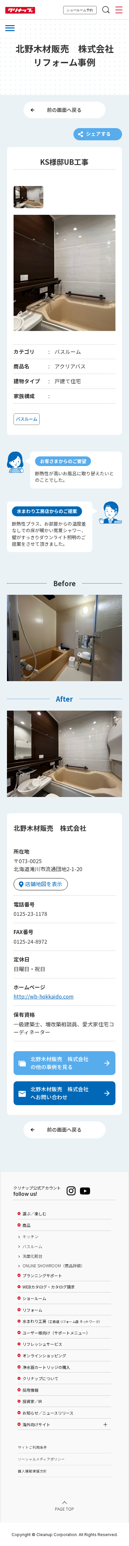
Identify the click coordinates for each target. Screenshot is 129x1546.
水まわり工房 (61, 1321)
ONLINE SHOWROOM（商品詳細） (53, 1265)
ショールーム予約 (79, 10)
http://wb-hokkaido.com (43, 996)
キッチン (30, 1236)
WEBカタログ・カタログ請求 (48, 1286)
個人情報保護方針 (32, 1471)
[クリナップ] (20, 10)
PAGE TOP (64, 1509)
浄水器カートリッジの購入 (46, 1367)
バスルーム (32, 1246)
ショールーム (34, 1298)
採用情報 (30, 1390)
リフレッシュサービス (42, 1344)
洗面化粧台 (32, 1256)
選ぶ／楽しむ (34, 1213)
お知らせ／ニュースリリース (47, 1413)
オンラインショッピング (44, 1355)
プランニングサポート (42, 1275)
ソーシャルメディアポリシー (41, 1459)
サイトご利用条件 (32, 1447)
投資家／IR (32, 1401)
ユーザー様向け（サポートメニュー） (56, 1332)
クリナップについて (40, 1378)
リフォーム (32, 1310)
